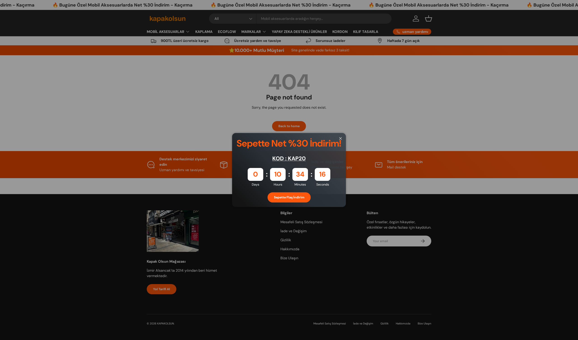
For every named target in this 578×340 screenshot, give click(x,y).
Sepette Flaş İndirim (289, 197)
